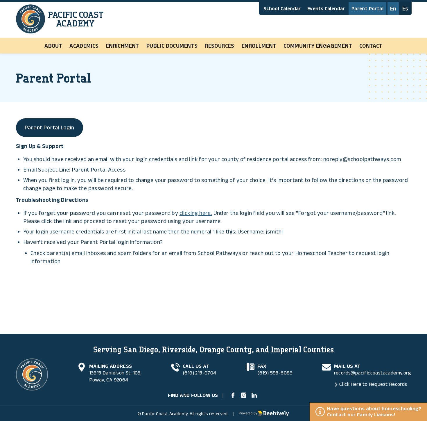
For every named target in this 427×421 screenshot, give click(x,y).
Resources (219, 45)
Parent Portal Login (49, 127)
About (53, 45)
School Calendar (282, 8)
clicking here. (196, 213)
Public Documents (172, 45)
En (393, 8)
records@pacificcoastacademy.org (372, 373)
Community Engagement (318, 45)
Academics (84, 45)
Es (405, 8)
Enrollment (259, 45)
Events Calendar (326, 8)
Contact (371, 45)
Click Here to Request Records (373, 384)
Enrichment (122, 45)
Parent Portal (367, 8)
